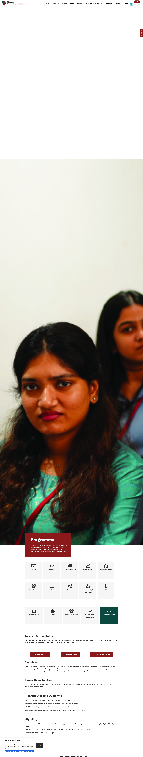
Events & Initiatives (91, 3)
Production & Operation (70, 590)
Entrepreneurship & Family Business (88, 591)
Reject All (19, 751)
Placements (118, 3)
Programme (55, 3)
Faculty (72, 3)
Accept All (29, 751)
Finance (34, 569)
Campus (99, 3)
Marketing (51, 569)
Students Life (108, 3)
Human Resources (33, 590)
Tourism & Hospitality (106, 590)
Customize (9, 751)
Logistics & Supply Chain (70, 569)
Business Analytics (88, 569)
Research (80, 3)
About (47, 3)
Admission (64, 3)
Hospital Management (106, 569)
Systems (52, 590)
